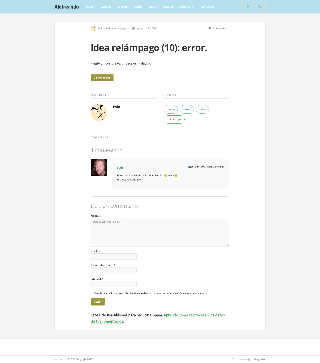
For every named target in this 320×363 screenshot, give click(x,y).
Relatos (105, 6)
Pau (120, 168)
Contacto (186, 6)
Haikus (152, 6)
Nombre (96, 251)
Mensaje (96, 215)
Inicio (90, 6)
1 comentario (220, 28)
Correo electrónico (103, 265)
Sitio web (97, 278)
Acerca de (207, 6)
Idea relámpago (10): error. (149, 47)
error (187, 109)
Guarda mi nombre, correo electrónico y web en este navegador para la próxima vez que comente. (151, 293)
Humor (122, 6)
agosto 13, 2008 (145, 28)
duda (171, 109)
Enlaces (168, 6)
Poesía (137, 6)
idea (110, 28)
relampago (120, 28)
